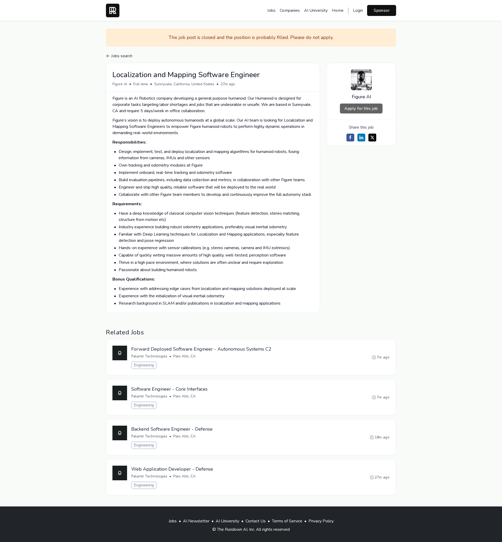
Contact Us (256, 521)
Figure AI (119, 84)
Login (358, 10)
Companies (290, 10)
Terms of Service (287, 521)
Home (338, 10)
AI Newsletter (196, 521)
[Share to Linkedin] (361, 137)
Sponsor (382, 10)
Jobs (271, 10)
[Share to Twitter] (372, 137)
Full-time (140, 84)
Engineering (144, 365)
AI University (316, 10)
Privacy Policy (321, 521)
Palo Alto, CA (184, 356)
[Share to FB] (350, 137)
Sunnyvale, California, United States (184, 84)
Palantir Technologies (149, 356)
